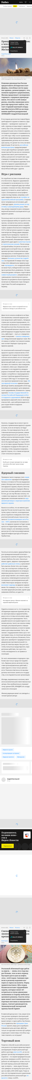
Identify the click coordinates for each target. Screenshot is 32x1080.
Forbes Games (9, 6)
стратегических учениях (11, 244)
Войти (21, 2)
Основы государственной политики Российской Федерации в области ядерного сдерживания (15, 395)
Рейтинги (22, 6)
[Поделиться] (27, 38)
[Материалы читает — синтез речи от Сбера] (24, 38)
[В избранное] (29, 38)
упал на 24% (17, 1050)
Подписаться (8, 844)
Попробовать (14, 51)
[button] (29, 2)
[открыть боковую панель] (25, 2)
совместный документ (9, 275)
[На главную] (5, 2)
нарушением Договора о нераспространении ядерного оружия (15, 500)
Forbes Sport (6, 879)
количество (19, 258)
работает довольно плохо (10, 564)
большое (11, 258)
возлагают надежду (8, 585)
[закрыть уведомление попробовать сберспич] (24, 43)
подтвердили (9, 265)
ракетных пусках (25, 242)
